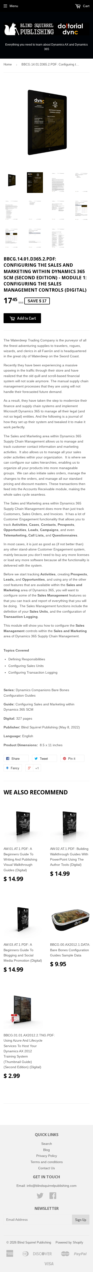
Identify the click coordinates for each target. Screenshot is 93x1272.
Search (46, 1144)
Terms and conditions (47, 1162)
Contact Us (46, 1168)
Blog (46, 1150)
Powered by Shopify (69, 1242)
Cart (85, 6)
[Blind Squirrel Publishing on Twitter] (40, 1197)
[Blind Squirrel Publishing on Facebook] (53, 1197)
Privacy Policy (46, 1156)
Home (8, 64)
